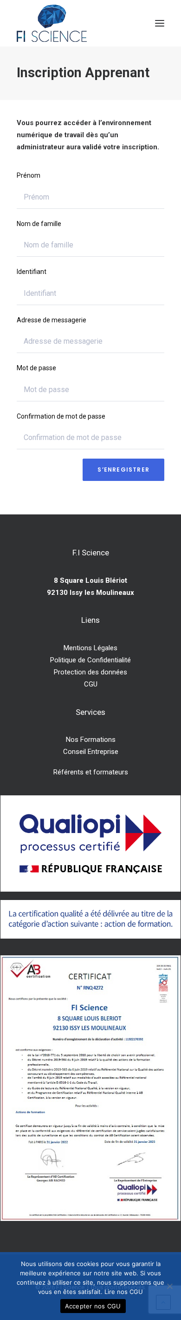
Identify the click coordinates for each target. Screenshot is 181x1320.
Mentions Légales (90, 648)
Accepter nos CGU (93, 1306)
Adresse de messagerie (51, 320)
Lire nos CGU (123, 1291)
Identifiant (31, 271)
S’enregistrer (123, 469)
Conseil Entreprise (90, 751)
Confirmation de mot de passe (61, 416)
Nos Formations (91, 739)
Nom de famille (39, 223)
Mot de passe (36, 368)
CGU (90, 684)
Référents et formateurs (90, 772)
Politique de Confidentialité (90, 660)
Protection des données (90, 672)
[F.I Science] (52, 23)
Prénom (28, 175)
